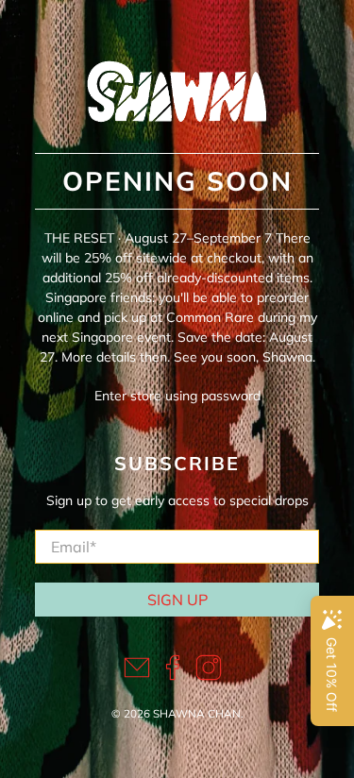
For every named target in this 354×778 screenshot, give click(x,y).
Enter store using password (177, 395)
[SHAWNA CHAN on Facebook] (173, 676)
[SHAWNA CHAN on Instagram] (208, 676)
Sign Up (177, 599)
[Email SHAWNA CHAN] (137, 676)
